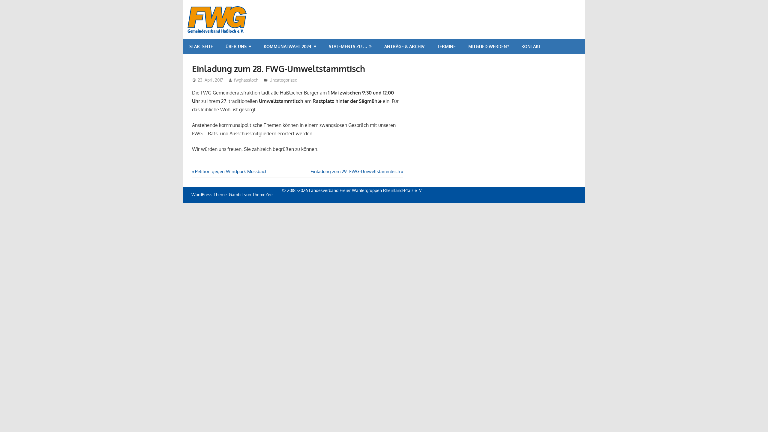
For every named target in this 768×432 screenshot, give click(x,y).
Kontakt (531, 46)
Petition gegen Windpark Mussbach (231, 171)
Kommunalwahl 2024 (287, 46)
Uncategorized (283, 79)
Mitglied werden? (488, 46)
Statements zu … (348, 46)
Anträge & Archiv (404, 46)
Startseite (201, 46)
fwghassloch (246, 79)
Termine (446, 46)
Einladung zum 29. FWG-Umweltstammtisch (355, 171)
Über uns (236, 46)
